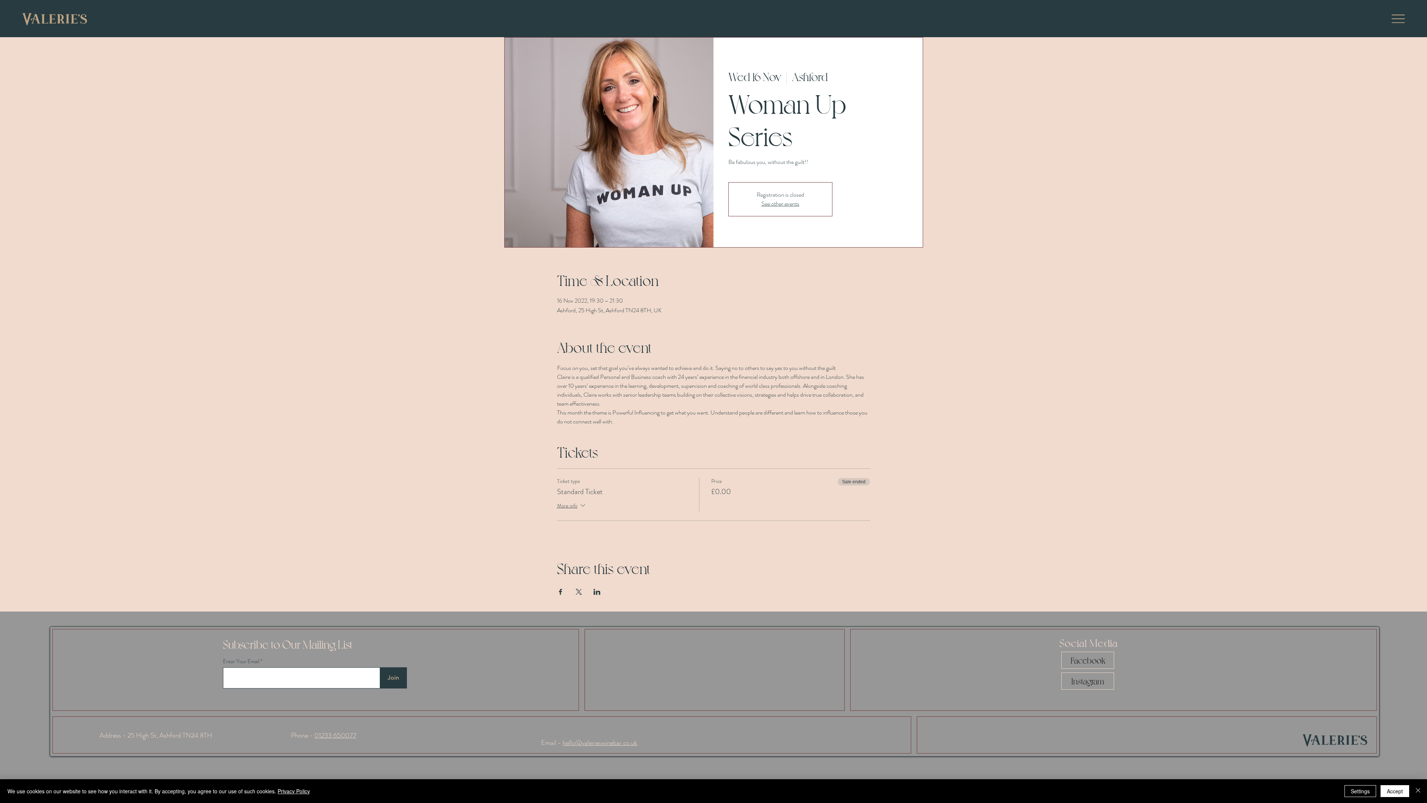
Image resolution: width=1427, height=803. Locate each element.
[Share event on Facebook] (560, 592)
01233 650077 (335, 735)
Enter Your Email (241, 661)
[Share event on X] (578, 592)
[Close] (1418, 791)
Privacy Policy (294, 791)
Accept (1395, 791)
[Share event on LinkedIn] (597, 592)
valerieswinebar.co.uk (609, 743)
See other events (780, 203)
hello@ (572, 743)
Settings (1360, 791)
